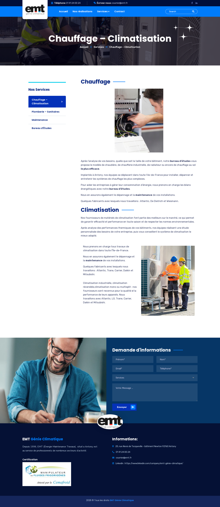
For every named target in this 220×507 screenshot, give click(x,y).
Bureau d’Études (41, 128)
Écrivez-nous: (104, 3)
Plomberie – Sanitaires (45, 111)
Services (99, 47)
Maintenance (40, 120)
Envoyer (122, 407)
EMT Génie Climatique (122, 500)
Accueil (84, 47)
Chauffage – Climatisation (40, 101)
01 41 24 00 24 (73, 3)
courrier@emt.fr (120, 3)
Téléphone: (60, 3)
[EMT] (32, 10)
